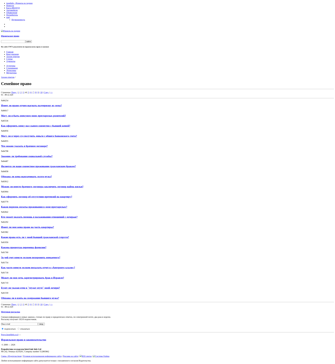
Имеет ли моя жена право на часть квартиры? (27, 227)
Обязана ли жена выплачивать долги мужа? (26, 176)
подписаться (9, 329)
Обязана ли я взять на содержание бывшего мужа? (30, 298)
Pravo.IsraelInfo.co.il (9, 335)
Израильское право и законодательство (23, 339)
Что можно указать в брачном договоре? (24, 146)
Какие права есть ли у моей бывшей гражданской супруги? (35, 237)
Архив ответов (13, 56)
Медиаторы (11, 73)
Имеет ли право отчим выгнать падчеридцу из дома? (31, 105)
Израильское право (10, 36)
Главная (9, 52)
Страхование (12, 68)
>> (51, 92)
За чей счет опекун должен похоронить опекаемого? (30, 257)
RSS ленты (87, 356)
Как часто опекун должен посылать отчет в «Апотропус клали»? (38, 267)
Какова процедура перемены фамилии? (23, 247)
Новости (10, 5)
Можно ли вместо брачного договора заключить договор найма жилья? (42, 186)
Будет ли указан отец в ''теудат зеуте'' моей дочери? (30, 287)
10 (41, 92)
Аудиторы (10, 66)
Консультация (12, 54)
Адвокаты (10, 61)
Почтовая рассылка (10, 312)
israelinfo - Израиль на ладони (19, 3)
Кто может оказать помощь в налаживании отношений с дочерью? (39, 217)
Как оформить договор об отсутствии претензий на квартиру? (36, 196)
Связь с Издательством (11, 356)
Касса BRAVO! (13, 8)
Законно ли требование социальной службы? (27, 156)
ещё (8, 17)
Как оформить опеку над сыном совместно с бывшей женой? (35, 125)
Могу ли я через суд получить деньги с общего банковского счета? (39, 136)
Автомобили (12, 10)
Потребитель (12, 15)
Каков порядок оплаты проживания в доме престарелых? (34, 206)
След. (46, 92)
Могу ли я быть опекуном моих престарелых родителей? (33, 115)
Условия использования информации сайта (42, 356)
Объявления (11, 13)
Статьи (9, 59)
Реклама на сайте (70, 356)
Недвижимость (18, 20)
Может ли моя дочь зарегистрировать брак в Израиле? (32, 277)
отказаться (25, 329)
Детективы (11, 70)
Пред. (13, 92)
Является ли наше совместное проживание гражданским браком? (38, 166)
